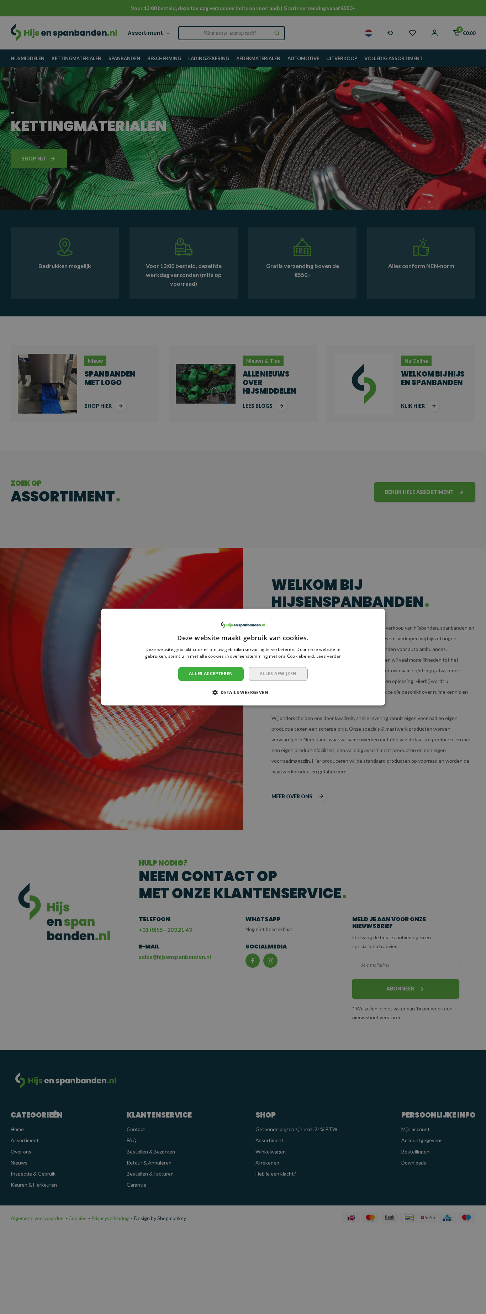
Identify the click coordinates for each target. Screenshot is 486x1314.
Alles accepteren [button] (211, 674)
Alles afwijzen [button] (278, 674)
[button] (243, 692)
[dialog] (243, 657)
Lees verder (328, 656)
